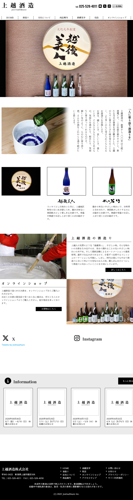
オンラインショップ (117, 18)
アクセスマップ (89, 477)
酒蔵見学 (81, 18)
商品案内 (64, 18)
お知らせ (112, 471)
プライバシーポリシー (118, 474)
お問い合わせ (114, 468)
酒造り (26, 18)
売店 (96, 18)
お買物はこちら (48, 309)
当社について (44, 18)
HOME (10, 18)
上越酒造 (19, 6)
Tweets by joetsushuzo (13, 344)
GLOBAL (119, 6)
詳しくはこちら (118, 270)
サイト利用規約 (115, 477)
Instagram (92, 339)
